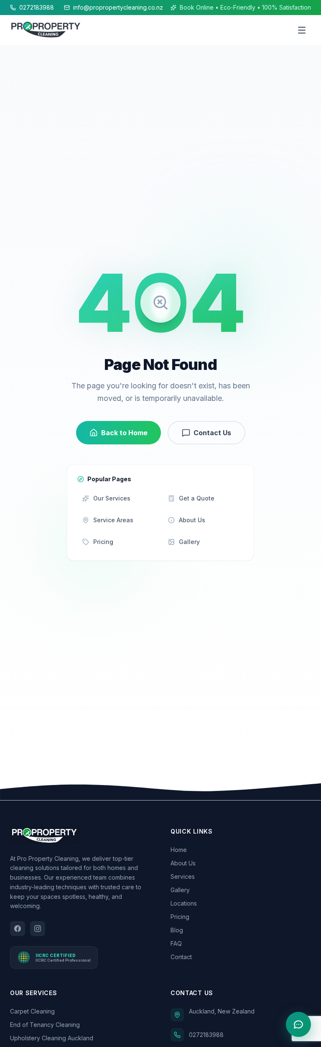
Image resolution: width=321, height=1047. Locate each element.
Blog (177, 930)
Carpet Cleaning (32, 1011)
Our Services (111, 498)
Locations (184, 903)
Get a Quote (196, 498)
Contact (181, 956)
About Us (192, 520)
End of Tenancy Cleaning (45, 1024)
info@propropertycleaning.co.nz (118, 7)
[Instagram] (37, 928)
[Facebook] (17, 928)
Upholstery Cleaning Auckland (51, 1038)
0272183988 (36, 7)
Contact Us (212, 433)
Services (183, 876)
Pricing (103, 541)
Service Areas (113, 520)
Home (179, 849)
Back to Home (124, 433)
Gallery (189, 541)
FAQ (176, 943)
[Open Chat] (298, 1024)
